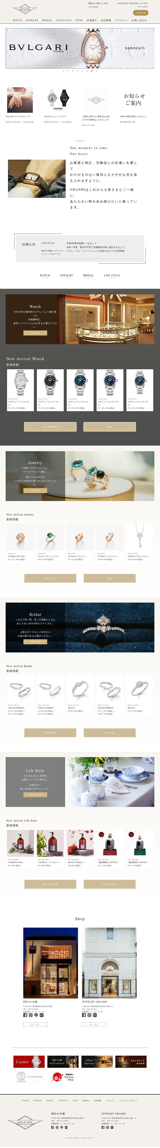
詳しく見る (35, 1025)
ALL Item (50, 578)
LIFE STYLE (112, 275)
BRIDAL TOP (35, 642)
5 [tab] (82, 71)
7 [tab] (91, 71)
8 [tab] (96, 71)
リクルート (121, 20)
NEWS (79, 20)
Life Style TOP (50, 884)
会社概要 (106, 20)
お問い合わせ (139, 20)
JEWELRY (32, 20)
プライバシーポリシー (128, 1101)
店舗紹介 (92, 20)
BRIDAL (47, 20)
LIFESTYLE (64, 20)
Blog (109, 426)
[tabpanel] (80, 48)
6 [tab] (87, 71)
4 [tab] (77, 71)
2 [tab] (68, 71)
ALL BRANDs (50, 426)
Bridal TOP (50, 732)
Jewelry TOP (35, 491)
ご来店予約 (140, 13)
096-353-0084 (33, 1009)
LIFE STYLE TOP (35, 795)
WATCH (17, 20)
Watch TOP (35, 333)
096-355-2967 (92, 1009)
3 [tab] (73, 71)
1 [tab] (63, 71)
